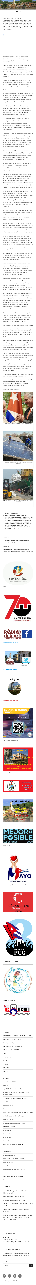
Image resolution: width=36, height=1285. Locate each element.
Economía (15, 513)
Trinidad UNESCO (8, 1166)
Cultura (5, 1053)
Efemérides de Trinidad (10, 1082)
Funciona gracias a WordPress (11, 1281)
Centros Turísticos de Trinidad (12, 1039)
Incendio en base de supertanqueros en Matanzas (18, 1112)
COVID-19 (29, 523)
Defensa (5, 1064)
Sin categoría (7, 1151)
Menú (19, 12)
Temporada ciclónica (9, 1155)
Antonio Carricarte (12, 515)
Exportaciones (10, 525)
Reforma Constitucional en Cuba (13, 1144)
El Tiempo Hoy (7, 1085)
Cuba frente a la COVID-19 (11, 1050)
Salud (4, 1148)
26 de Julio (6, 1032)
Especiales (6, 1102)
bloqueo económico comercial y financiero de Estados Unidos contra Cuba (19, 517)
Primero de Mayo (8, 1141)
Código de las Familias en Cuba (12, 1046)
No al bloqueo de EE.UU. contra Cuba (14, 1123)
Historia (5, 1109)
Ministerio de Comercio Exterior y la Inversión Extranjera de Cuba (17, 527)
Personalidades (7, 1130)
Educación (6, 1078)
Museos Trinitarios (8, 1119)
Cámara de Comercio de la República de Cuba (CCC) (19, 520)
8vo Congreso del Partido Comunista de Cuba (17, 1036)
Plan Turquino (7, 1134)
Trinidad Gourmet (8, 1162)
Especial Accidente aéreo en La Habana (15, 1089)
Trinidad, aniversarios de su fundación (14, 1169)
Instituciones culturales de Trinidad (13, 1116)
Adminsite (17, 18)
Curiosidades (7, 1057)
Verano (5, 1180)
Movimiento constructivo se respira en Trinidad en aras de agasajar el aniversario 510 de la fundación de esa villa (17, 1217)
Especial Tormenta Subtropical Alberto (14, 1098)
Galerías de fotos (8, 1105)
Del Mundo (6, 1067)
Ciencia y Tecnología (9, 1043)
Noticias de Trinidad (9, 1127)
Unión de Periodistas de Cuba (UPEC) (14, 1176)
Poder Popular (7, 1137)
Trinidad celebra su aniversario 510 (13, 1196)
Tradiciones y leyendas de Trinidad (13, 1158)
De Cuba (8, 513)
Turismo (5, 1173)
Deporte (5, 1071)
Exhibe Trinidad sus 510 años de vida (14, 1200)
